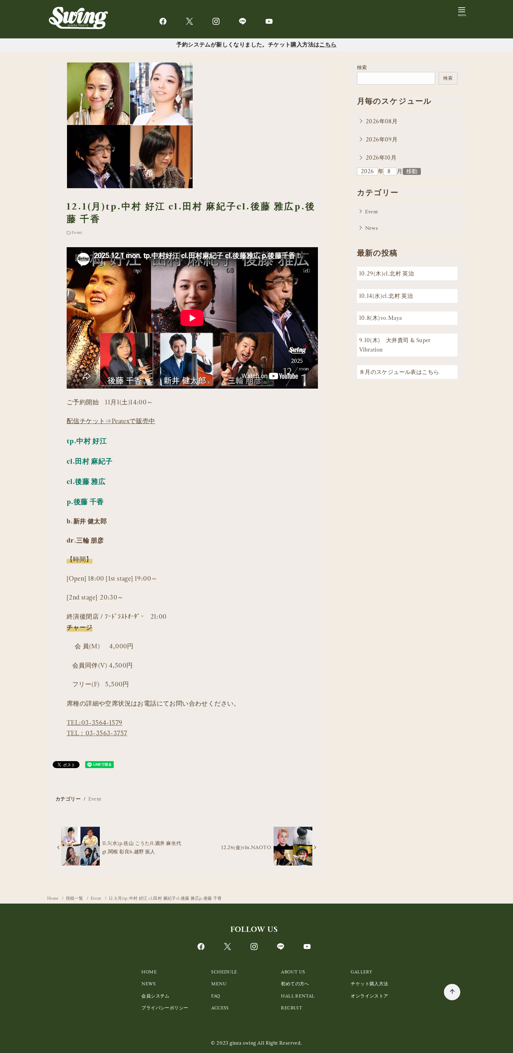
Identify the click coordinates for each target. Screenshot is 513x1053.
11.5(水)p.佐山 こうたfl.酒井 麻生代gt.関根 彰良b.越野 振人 (141, 847)
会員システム (155, 996)
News (371, 227)
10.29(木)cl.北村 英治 (386, 274)
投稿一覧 (75, 898)
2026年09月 (381, 139)
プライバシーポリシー (164, 1008)
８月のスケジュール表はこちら (399, 372)
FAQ (215, 996)
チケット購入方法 (369, 984)
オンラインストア (369, 996)
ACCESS (220, 1008)
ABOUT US (293, 972)
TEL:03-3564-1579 (94, 722)
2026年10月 (381, 157)
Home (53, 898)
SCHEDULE (224, 972)
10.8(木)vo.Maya (380, 318)
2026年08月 (381, 121)
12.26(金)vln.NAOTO (246, 847)
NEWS (148, 984)
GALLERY (361, 972)
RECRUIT (291, 1008)
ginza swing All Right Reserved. (266, 1042)
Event (77, 232)
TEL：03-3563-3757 (97, 733)
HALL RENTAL (297, 996)
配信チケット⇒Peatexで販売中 (111, 421)
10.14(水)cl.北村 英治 (386, 296)
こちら (327, 44)
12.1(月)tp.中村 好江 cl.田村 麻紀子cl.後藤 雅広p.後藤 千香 (165, 898)
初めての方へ (295, 984)
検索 (362, 67)
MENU (218, 984)
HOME (149, 972)
